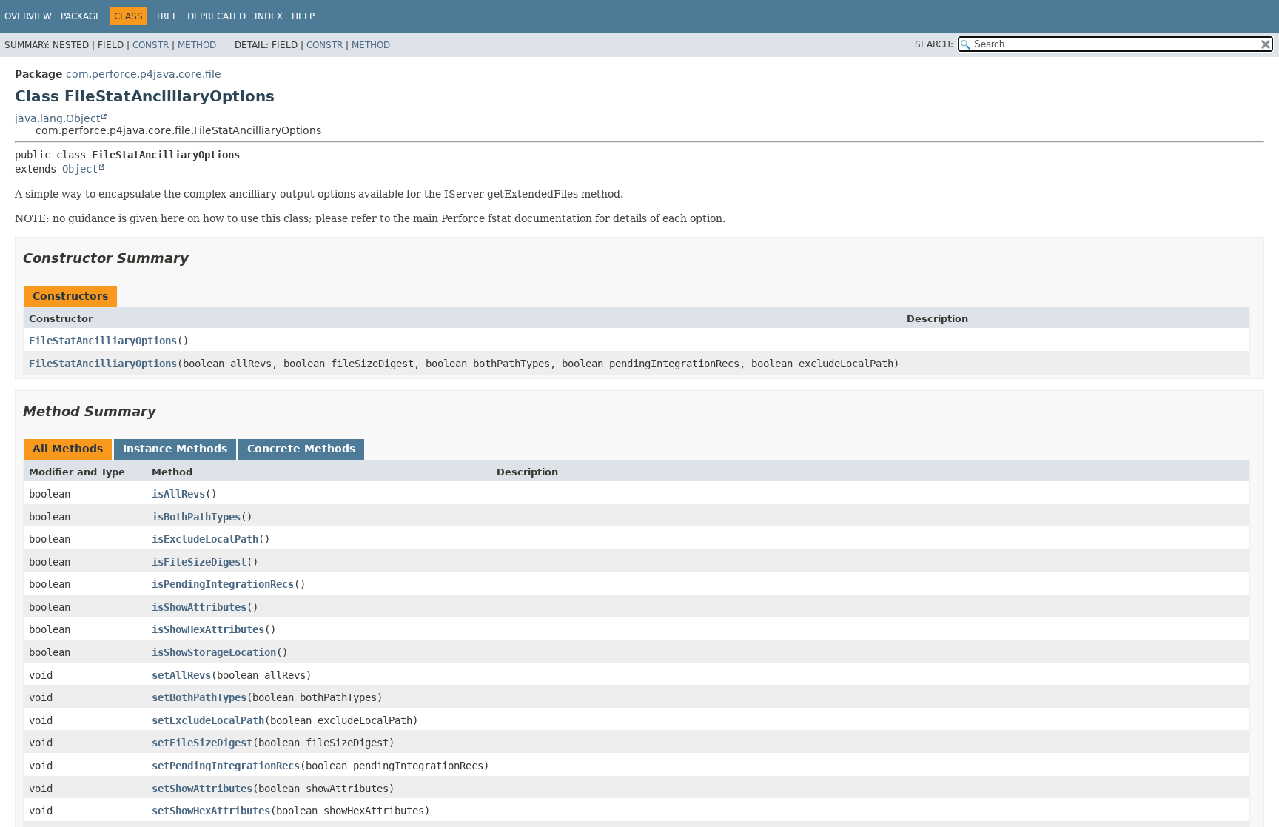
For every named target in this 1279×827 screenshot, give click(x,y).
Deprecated (216, 16)
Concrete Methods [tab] (301, 449)
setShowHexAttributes (211, 811)
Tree (166, 16)
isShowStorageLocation (214, 652)
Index (269, 16)
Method (197, 45)
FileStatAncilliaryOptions (103, 340)
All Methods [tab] (68, 449)
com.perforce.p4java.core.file (143, 74)
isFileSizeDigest (199, 562)
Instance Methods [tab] (175, 449)
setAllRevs (181, 675)
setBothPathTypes (199, 697)
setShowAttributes (202, 788)
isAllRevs (178, 494)
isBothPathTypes (196, 517)
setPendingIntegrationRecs (226, 765)
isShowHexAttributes (208, 629)
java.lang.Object (57, 118)
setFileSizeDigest (202, 743)
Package (81, 16)
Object (80, 169)
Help (303, 16)
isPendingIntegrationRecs (223, 584)
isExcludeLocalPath (205, 539)
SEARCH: (934, 44)
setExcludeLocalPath (208, 720)
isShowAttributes (199, 607)
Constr (150, 45)
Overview (28, 16)
